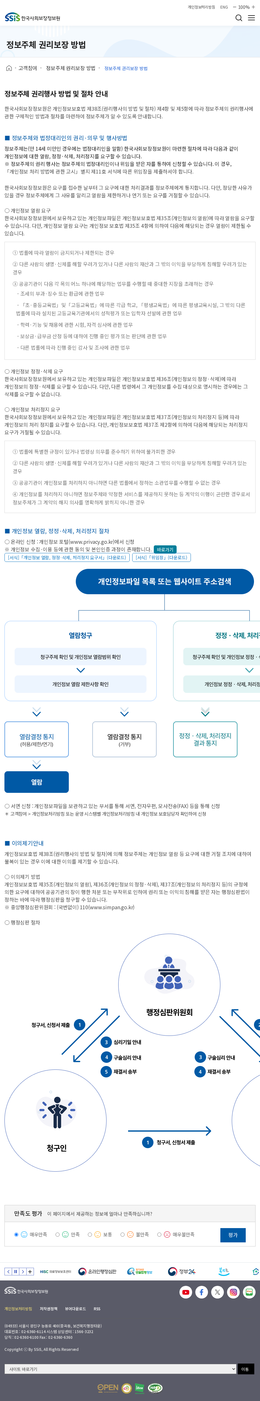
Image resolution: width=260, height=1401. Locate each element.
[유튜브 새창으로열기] (185, 1292)
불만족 (142, 1234)
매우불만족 (184, 1234)
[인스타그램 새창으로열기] (233, 1292)
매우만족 (38, 1234)
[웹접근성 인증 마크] (155, 1388)
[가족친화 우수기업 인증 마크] (126, 1388)
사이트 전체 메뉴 (251, 17)
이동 (245, 1369)
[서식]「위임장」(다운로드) (161, 557)
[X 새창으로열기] (217, 1292)
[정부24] (182, 1271)
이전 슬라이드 (8, 1271)
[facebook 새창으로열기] (201, 1292)
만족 (75, 1234)
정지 (15, 1271)
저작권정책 (48, 1308)
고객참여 (27, 67)
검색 (238, 17)
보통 (107, 1234)
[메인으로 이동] (32, 16)
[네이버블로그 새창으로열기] (249, 1292)
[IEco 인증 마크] (139, 1388)
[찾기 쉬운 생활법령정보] (140, 1271)
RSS (97, 1308)
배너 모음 (30, 1271)
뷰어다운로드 (75, 1308)
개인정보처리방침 (201, 7)
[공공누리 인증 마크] (107, 1388)
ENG (224, 7)
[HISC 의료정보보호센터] (55, 1271)
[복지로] (224, 1271)
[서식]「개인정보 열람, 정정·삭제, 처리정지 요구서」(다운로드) (67, 557)
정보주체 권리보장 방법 (70, 67)
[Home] (11, 68)
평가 (233, 1235)
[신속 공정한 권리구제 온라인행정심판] (97, 1271)
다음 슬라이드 (23, 1271)
